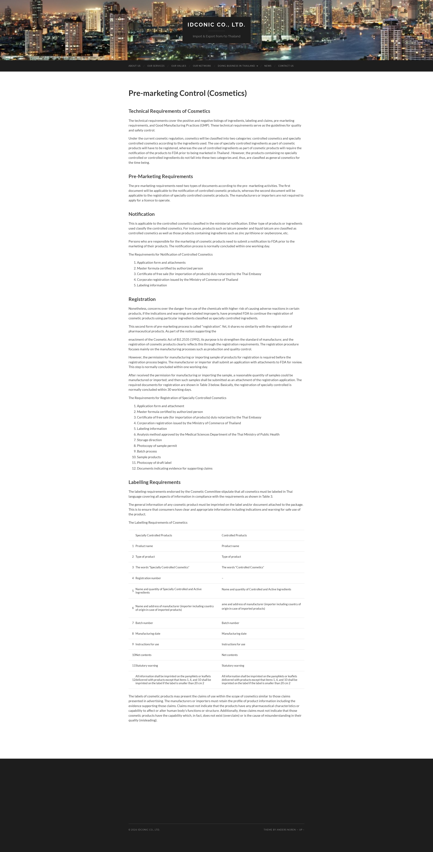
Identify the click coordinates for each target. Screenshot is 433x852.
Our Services (156, 65)
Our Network (202, 65)
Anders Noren (286, 829)
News (267, 65)
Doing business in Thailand (236, 65)
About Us (135, 65)
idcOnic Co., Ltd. (217, 24)
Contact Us (286, 65)
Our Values (178, 65)
